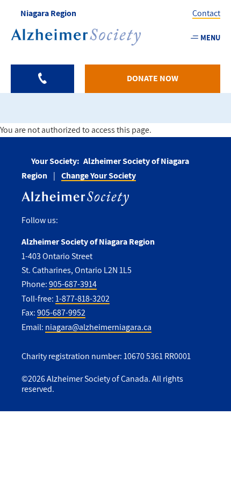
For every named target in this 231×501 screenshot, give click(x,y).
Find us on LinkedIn (159, 220)
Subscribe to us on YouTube (136, 220)
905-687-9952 (61, 312)
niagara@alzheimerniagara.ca (98, 327)
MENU (210, 37)
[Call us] (42, 79)
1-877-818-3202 (82, 298)
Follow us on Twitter (90, 220)
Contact (206, 13)
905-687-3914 (73, 284)
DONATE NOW (152, 78)
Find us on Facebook (70, 220)
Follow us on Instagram (112, 220)
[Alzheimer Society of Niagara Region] (76, 37)
